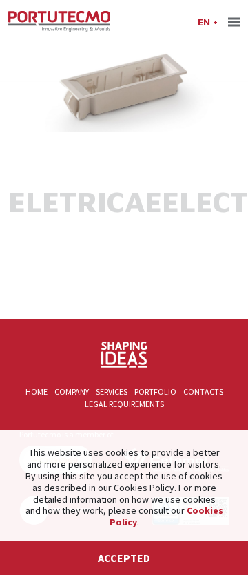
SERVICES (111, 391)
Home (36, 391)
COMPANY (71, 391)
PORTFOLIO (155, 391)
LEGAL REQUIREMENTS (124, 404)
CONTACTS (203, 391)
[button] (208, 21)
